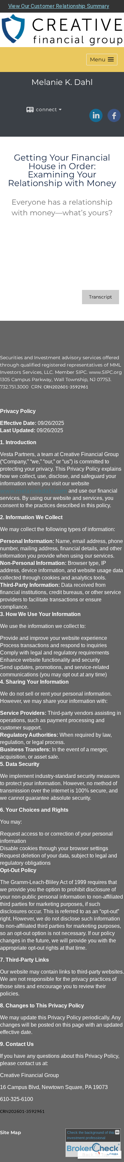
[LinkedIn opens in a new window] (96, 120)
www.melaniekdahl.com (33, 491)
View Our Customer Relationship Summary (58, 6)
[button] (101, 59)
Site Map (10, 1132)
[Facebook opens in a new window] (114, 120)
